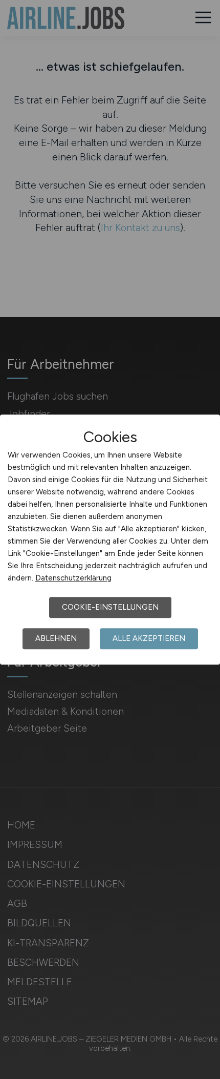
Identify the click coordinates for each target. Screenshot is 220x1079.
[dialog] (110, 539)
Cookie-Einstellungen (110, 607)
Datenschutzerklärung (73, 578)
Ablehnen (56, 638)
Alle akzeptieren (149, 638)
